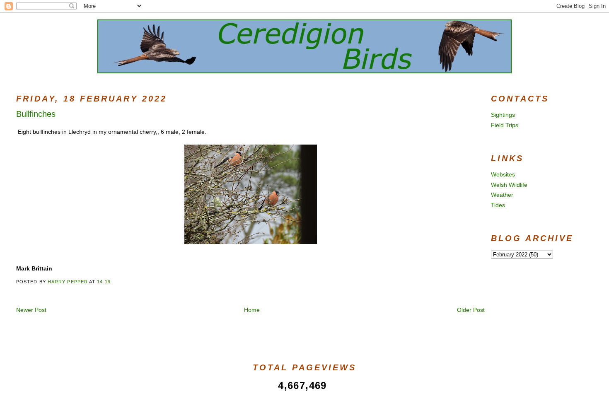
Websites (503, 174)
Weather (502, 194)
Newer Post (31, 310)
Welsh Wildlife (509, 184)
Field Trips (504, 125)
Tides (498, 205)
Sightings (503, 114)
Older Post (471, 310)
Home (252, 310)
